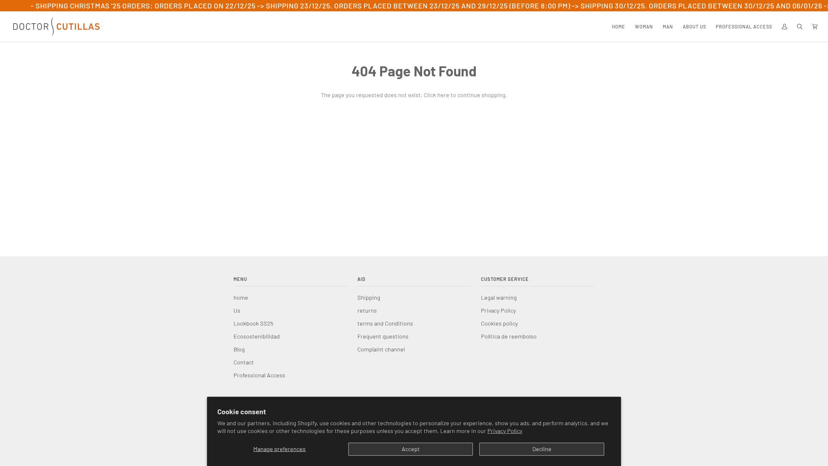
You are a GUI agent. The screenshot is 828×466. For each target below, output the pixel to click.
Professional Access (259, 375)
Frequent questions (383, 336)
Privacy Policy (504, 430)
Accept (411, 448)
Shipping (368, 297)
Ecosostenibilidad (257, 336)
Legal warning (499, 297)
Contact (244, 362)
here (443, 94)
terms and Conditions (385, 323)
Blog (239, 349)
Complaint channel (381, 349)
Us (237, 310)
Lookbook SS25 (253, 323)
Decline (541, 448)
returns (367, 310)
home (241, 297)
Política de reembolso (509, 336)
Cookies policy (499, 323)
